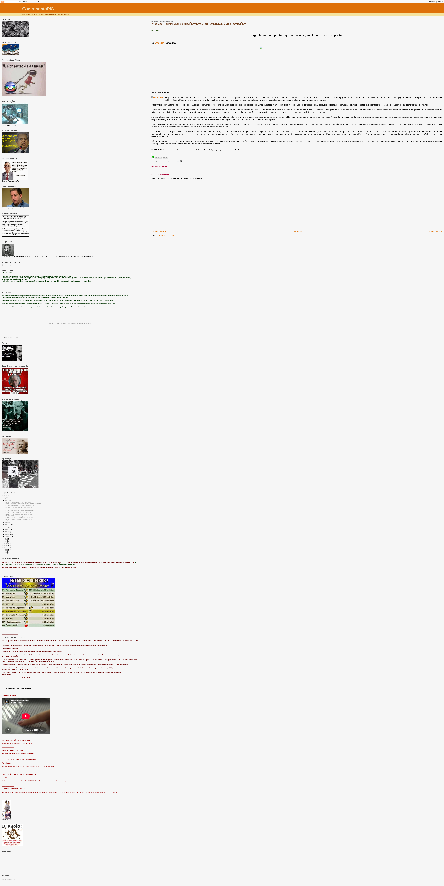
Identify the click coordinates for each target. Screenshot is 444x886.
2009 (5, 553)
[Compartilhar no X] (161, 158)
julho (6, 526)
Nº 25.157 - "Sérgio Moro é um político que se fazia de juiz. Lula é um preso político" (199, 23)
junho (6, 527)
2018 (5, 497)
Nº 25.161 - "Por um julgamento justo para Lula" (18, 512)
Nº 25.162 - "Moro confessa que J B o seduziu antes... (20, 510)
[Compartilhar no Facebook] (164, 158)
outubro (7, 521)
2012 (5, 547)
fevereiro (7, 534)
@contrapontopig (7, 265)
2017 (5, 538)
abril (6, 531)
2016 (5, 540)
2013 (5, 545)
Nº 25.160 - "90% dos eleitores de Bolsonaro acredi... (19, 514)
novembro (8, 500)
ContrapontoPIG (38, 8)
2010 (5, 551)
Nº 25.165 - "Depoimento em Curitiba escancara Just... (20, 505)
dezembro (8, 498)
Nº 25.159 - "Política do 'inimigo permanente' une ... (19, 516)
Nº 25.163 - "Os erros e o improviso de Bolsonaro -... (19, 509)
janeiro (7, 536)
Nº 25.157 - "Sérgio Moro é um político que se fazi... (19, 519)
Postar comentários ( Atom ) (166, 235)
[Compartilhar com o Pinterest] (166, 158)
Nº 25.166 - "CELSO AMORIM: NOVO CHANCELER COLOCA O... (23, 504)
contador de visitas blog (9, 879)
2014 (5, 543)
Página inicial (297, 231)
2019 (5, 495)
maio (6, 529)
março (7, 533)
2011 (5, 549)
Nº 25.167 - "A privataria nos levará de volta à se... (19, 502)
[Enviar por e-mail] (156, 158)
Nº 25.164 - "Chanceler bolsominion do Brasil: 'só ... (19, 507)
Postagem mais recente (159, 231)
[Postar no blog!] (158, 158)
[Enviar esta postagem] (180, 161)
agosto (7, 524)
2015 (5, 542)
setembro (8, 522)
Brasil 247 (160, 43)
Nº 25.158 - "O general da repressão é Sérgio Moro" (19, 517)
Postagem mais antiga (434, 231)
